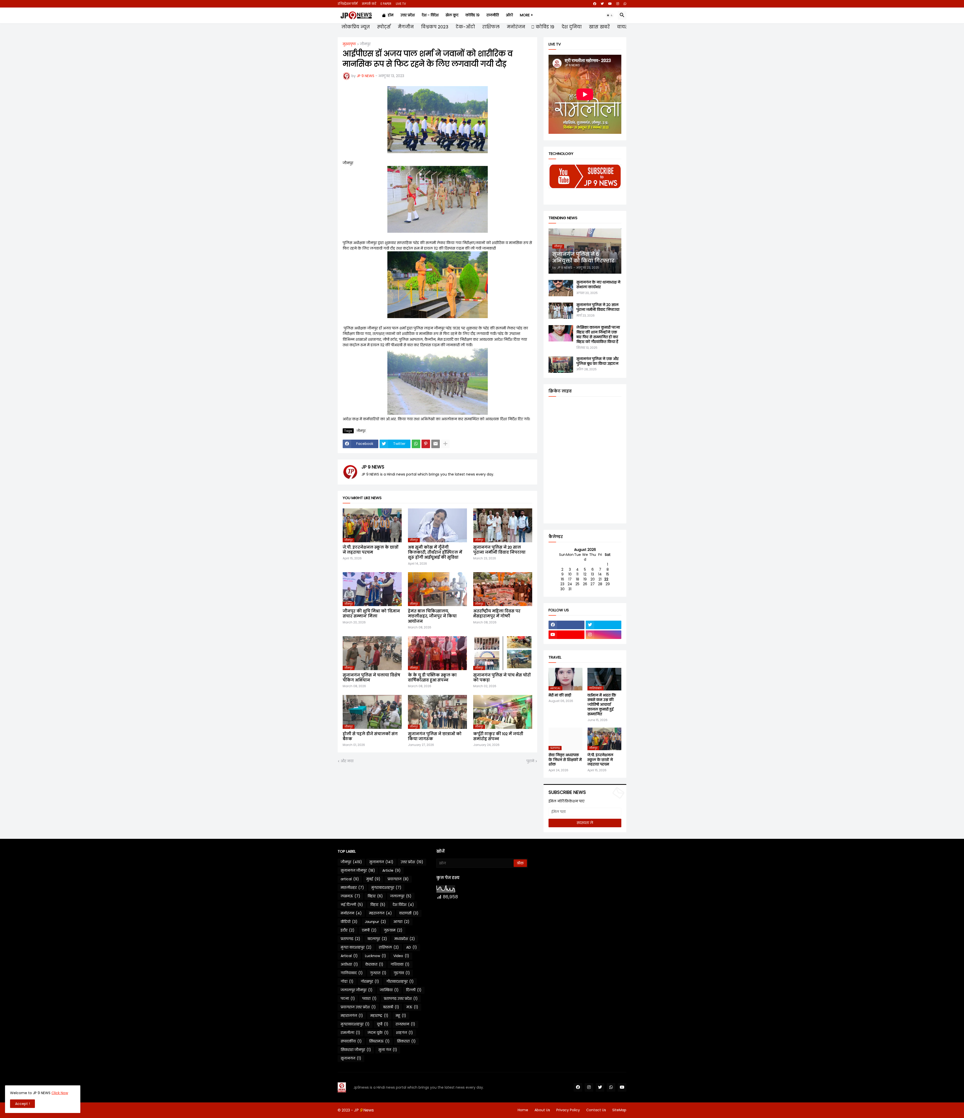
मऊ (412, 1007)
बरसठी (391, 1007)
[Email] (435, 444)
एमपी (369, 930)
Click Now (59, 1092)
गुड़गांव (402, 972)
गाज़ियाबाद (352, 972)
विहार (377, 904)
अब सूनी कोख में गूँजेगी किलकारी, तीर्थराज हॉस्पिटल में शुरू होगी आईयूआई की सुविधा (435, 552)
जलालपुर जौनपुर (357, 989)
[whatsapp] (625, 4)
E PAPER (386, 4)
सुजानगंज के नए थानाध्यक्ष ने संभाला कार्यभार (598, 284)
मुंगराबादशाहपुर (386, 887)
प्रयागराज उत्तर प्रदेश (358, 1007)
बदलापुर (377, 938)
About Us (542, 1109)
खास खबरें (599, 27)
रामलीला (350, 1032)
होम (389, 15)
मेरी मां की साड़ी (560, 695)
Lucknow (375, 955)
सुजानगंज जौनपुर (358, 870)
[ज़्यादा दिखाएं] (445, 444)
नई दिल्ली (352, 904)
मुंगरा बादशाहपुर (356, 947)
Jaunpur (375, 921)
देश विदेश (403, 904)
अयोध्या (349, 964)
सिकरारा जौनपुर (356, 1049)
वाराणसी (408, 913)
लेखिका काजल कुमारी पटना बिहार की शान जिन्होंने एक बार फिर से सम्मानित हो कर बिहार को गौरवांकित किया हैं (598, 334)
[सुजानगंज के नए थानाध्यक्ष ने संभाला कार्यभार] (561, 288)
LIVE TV (401, 4)
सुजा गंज (387, 1049)
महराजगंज (380, 913)
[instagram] (617, 4)
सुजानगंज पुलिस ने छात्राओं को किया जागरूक (434, 736)
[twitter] (602, 4)
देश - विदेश (430, 15)
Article (391, 870)
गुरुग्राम (393, 930)
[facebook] (594, 4)
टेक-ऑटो (464, 27)
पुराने (530, 761)
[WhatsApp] (416, 444)
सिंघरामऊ (379, 1041)
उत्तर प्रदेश (407, 15)
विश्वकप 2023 (434, 27)
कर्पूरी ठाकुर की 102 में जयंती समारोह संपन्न (498, 736)
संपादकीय (351, 1041)
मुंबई (373, 878)
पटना (348, 998)
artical (350, 878)
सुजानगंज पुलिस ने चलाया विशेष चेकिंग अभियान (371, 678)
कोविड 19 (472, 15)
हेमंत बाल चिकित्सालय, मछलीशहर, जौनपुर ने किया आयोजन (432, 616)
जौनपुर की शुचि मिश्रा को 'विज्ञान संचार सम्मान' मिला (371, 614)
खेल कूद (452, 15)
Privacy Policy (568, 1109)
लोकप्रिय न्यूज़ (355, 27)
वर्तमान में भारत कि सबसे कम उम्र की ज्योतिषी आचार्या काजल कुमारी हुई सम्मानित (601, 705)
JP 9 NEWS (373, 467)
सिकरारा (406, 1041)
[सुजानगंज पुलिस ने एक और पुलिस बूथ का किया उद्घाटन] (561, 365)
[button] (610, 15)
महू (401, 1015)
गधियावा (400, 964)
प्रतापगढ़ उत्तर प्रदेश (401, 998)
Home (523, 1109)
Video (401, 955)
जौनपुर (365, 44)
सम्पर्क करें (369, 4)
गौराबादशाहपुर (400, 981)
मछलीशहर (352, 887)
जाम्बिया (389, 989)
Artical (349, 955)
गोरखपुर (370, 981)
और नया (347, 761)
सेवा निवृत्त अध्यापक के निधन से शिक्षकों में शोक (565, 760)
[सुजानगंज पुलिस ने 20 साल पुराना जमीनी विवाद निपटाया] (561, 311)
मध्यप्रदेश (404, 938)
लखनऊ (350, 896)
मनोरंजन (515, 27)
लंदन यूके (378, 1032)
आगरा (401, 921)
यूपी (382, 1024)
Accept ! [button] (22, 1103)
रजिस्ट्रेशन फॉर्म (347, 4)
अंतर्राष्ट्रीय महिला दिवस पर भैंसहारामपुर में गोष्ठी (496, 614)
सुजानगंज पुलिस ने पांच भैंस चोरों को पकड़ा (502, 678)
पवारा (369, 998)
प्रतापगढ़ (350, 938)
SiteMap (619, 1109)
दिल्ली (413, 989)
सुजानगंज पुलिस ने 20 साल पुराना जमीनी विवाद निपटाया (499, 550)
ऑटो (509, 15)
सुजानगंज (381, 861)
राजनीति (493, 15)
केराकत (374, 964)
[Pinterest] (425, 444)
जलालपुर (400, 896)
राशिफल (490, 27)
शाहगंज (404, 1032)
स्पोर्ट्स (383, 27)
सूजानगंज (351, 1058)
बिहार (375, 896)
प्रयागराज (398, 878)
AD (411, 947)
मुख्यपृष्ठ (349, 44)
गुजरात (378, 972)
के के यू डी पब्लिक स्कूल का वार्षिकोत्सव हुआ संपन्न (432, 678)
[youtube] (610, 4)
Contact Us (596, 1109)
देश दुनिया (571, 27)
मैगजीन (405, 27)
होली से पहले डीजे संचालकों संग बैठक (370, 736)
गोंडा (347, 981)
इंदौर (347, 930)
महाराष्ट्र (379, 1015)
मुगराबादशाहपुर (355, 1024)
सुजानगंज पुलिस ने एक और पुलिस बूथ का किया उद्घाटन (597, 361)
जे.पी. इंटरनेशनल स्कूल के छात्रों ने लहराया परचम (370, 550)
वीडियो (349, 921)
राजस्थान (405, 1024)
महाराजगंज (352, 1015)
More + (526, 15)
